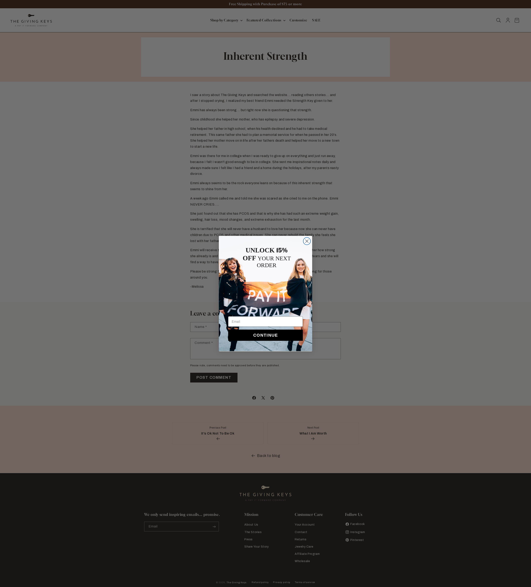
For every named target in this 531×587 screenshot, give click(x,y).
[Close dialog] (307, 241)
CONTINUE (265, 335)
